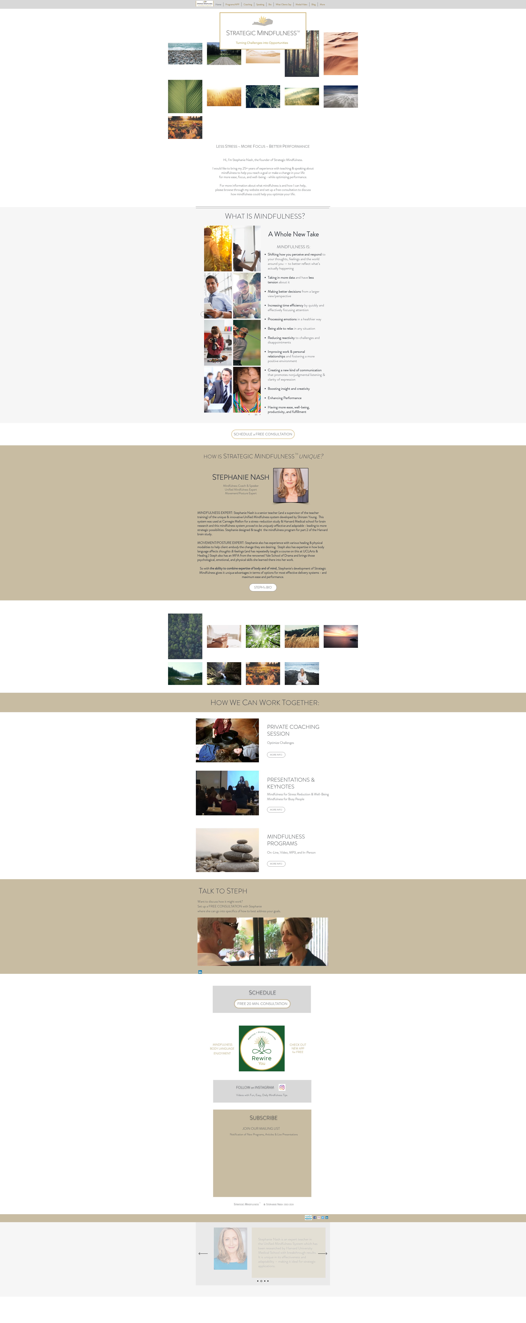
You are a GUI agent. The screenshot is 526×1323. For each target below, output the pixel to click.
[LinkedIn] (200, 972)
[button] (218, 248)
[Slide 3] (267, 1281)
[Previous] (203, 1253)
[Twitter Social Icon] (322, 1217)
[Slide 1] (257, 1281)
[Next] (322, 1253)
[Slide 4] (264, 1281)
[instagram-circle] (319, 1217)
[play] (252, 721)
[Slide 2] (260, 1281)
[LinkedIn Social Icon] (326, 1217)
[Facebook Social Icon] (315, 1217)
